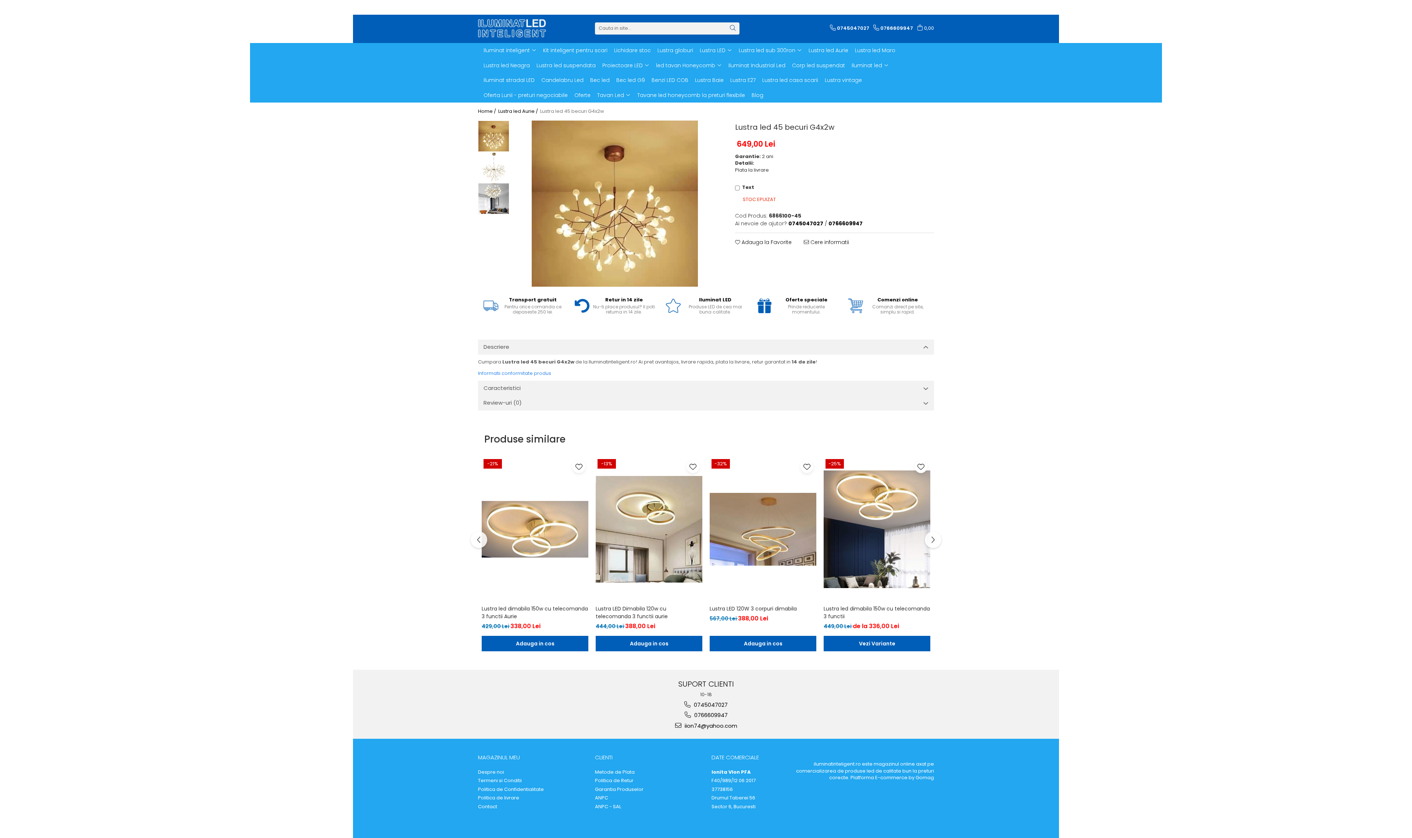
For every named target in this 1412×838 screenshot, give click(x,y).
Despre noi (491, 772)
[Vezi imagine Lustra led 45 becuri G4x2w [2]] (493, 198)
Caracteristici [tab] (502, 388)
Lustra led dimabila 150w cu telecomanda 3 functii (877, 612)
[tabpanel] (615, 204)
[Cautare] (732, 28)
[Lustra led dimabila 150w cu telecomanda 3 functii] (877, 529)
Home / (487, 111)
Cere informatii (829, 242)
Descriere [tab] (496, 347)
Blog (757, 95)
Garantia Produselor (619, 789)
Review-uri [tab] (503, 403)
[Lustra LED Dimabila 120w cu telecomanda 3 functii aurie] (649, 529)
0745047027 (710, 705)
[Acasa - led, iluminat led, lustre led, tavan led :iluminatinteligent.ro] (515, 28)
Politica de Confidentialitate (511, 789)
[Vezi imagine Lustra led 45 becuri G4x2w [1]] (493, 167)
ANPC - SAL (608, 806)
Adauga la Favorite (766, 242)
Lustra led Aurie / (518, 111)
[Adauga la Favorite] (579, 466)
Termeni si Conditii (500, 780)
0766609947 (710, 715)
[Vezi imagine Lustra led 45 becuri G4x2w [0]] (493, 136)
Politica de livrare (498, 798)
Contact (487, 806)
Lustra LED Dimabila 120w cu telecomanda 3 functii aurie (632, 612)
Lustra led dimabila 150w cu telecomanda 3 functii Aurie (535, 612)
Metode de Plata (615, 772)
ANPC (601, 798)
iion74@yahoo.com (710, 726)
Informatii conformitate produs (514, 373)
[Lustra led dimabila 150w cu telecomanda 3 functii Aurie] (535, 529)
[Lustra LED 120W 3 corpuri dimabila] (763, 529)
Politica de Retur (614, 780)
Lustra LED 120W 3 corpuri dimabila (753, 608)
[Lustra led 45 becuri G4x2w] (615, 204)
